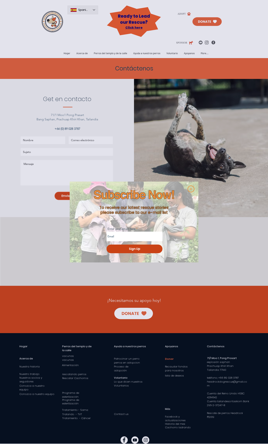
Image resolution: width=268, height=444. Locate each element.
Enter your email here (121, 228)
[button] (191, 188)
